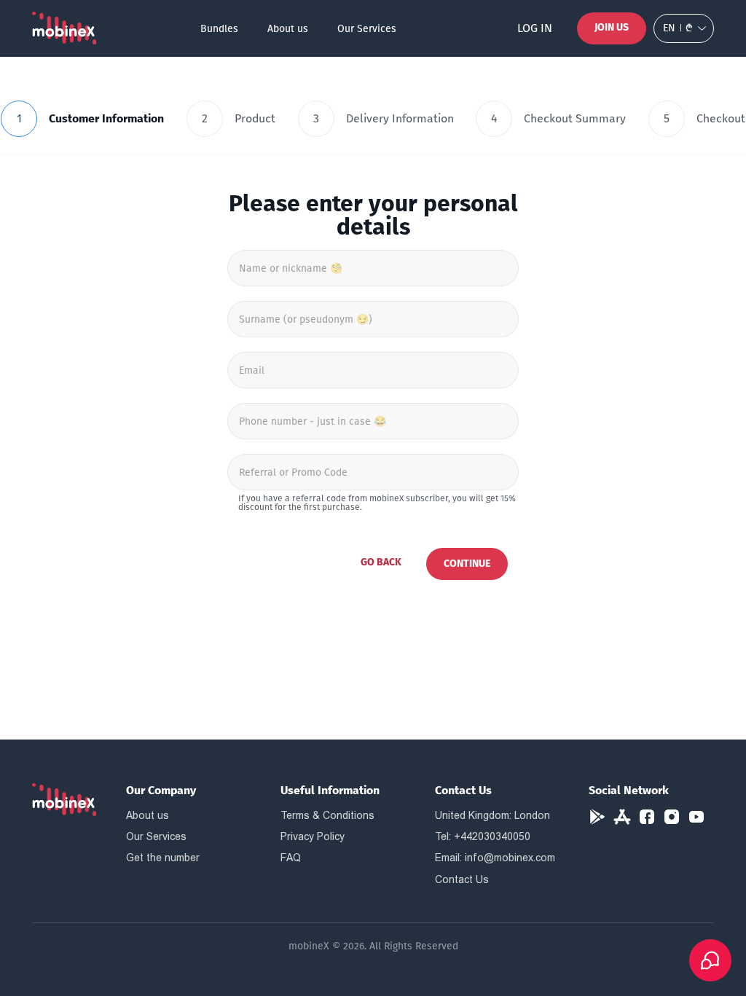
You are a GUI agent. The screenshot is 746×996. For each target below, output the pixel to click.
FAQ (290, 857)
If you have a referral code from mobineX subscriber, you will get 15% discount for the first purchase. (377, 502)
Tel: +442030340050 (482, 836)
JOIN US (611, 27)
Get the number (163, 857)
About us (287, 29)
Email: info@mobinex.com (495, 857)
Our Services (366, 29)
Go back (381, 562)
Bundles (219, 29)
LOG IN (534, 28)
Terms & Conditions (327, 815)
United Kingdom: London (492, 815)
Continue (467, 563)
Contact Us (462, 879)
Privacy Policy (312, 836)
